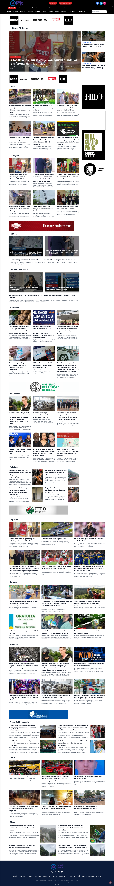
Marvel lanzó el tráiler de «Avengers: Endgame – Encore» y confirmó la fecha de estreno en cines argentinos (23, 666)
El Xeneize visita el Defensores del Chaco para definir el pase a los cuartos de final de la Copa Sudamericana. (89, 569)
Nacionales (30, 11)
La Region (15, 11)
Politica (57, 11)
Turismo (44, 11)
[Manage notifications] (110, 882)
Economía (63, 11)
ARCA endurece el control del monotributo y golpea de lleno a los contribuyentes (43, 365)
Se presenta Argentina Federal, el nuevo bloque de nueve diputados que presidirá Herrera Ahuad (42, 260)
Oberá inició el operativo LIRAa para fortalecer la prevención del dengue (19, 209)
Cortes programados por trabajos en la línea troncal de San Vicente (43, 209)
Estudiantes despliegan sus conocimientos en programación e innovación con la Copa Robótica (23, 698)
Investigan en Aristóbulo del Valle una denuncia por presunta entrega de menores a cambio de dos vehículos (93, 67)
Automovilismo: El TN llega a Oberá (53, 539)
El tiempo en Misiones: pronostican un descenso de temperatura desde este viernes (22, 828)
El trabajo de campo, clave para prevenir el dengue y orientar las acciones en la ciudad (19, 140)
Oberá (9, 11)
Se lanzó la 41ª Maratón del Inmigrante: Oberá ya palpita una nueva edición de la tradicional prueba (22, 728)
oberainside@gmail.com (45, 880)
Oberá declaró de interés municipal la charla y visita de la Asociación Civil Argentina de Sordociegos (26, 288)
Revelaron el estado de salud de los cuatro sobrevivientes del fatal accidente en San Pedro (56, 473)
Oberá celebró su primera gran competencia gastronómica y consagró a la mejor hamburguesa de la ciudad (56, 603)
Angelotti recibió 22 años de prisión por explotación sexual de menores (55, 490)
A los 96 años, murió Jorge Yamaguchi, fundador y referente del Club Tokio (43, 61)
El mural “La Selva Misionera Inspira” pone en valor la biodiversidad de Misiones (67, 108)
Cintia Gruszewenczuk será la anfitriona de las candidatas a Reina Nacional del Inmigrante (72, 743)
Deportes (50, 11)
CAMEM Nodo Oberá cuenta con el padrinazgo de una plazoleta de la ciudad (68, 177)
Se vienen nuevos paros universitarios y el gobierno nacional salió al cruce (42, 415)
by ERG (57, 884)
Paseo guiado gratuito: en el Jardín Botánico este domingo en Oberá (43, 108)
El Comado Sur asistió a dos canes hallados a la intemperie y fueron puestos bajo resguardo (24, 809)
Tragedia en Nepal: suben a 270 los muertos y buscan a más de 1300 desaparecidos (93, 46)
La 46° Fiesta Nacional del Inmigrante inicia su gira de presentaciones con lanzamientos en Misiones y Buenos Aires (73, 728)
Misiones (22, 11)
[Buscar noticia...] (112, 7)
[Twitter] (101, 3)
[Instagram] (104, 3)
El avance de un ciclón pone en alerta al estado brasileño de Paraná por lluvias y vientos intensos (71, 828)
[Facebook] (97, 3)
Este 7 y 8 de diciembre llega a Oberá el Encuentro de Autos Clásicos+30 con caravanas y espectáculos (55, 779)
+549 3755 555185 (64, 880)
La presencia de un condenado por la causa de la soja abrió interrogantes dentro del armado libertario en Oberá (62, 252)
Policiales (37, 11)
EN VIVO (53, 3)
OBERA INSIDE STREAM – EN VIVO (77, 11)
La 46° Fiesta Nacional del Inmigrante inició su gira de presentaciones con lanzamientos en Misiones (24, 743)
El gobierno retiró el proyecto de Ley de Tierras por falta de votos (20, 451)
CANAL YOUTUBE (65, 3)
